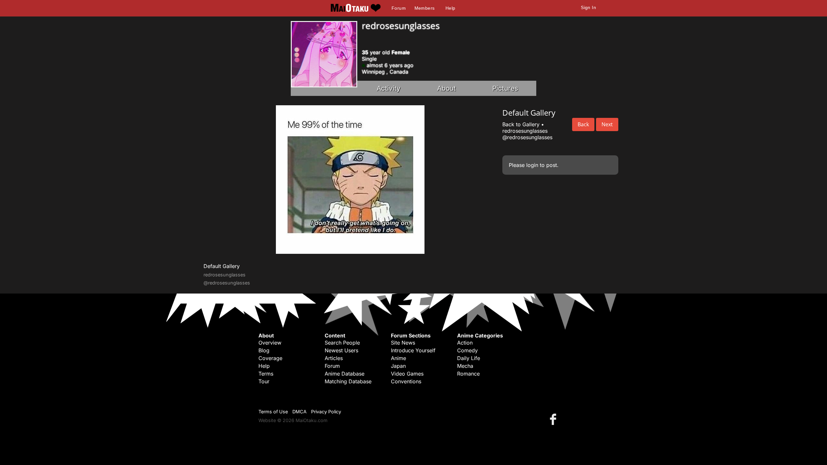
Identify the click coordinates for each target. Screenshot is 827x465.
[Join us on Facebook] (554, 419)
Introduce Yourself (413, 350)
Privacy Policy (326, 411)
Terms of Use (273, 411)
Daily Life (468, 358)
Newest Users (341, 350)
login (532, 165)
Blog (263, 350)
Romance (468, 373)
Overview (269, 342)
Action (465, 342)
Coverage (270, 358)
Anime (398, 358)
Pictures (505, 88)
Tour (263, 381)
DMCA (299, 411)
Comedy (467, 350)
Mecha (465, 366)
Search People (342, 342)
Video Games (407, 373)
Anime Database (344, 373)
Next (607, 124)
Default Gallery (222, 266)
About (446, 88)
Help (450, 8)
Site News (403, 342)
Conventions (406, 381)
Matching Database (348, 381)
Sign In (588, 7)
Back (583, 124)
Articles (334, 358)
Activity (389, 88)
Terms (265, 373)
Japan (398, 366)
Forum (399, 8)
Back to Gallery (520, 124)
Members (424, 8)
